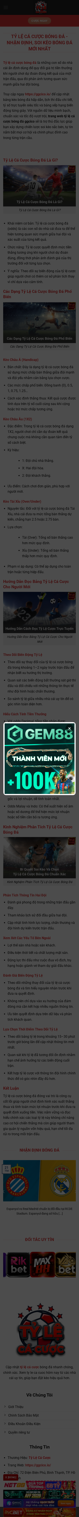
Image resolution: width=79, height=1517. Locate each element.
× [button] (69, 728)
